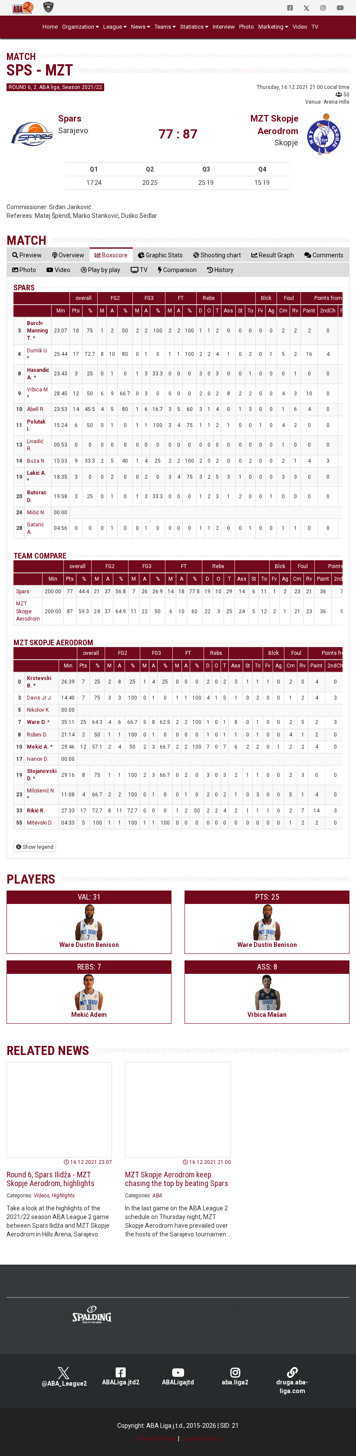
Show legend (37, 847)
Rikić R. (36, 811)
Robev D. (37, 735)
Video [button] (300, 26)
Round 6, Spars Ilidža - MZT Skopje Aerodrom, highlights (51, 1179)
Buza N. (36, 461)
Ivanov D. (37, 759)
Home (50, 26)
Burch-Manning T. (37, 330)
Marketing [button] (270, 26)
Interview (224, 26)
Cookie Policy (201, 1438)
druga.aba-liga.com (292, 1386)
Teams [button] (163, 26)
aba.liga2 (235, 1382)
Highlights (63, 1196)
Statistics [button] (192, 26)
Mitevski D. (40, 823)
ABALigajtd (178, 1382)
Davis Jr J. (39, 698)
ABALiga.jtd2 (120, 1382)
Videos (41, 1196)
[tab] (27, 255)
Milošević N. (41, 791)
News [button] (138, 26)
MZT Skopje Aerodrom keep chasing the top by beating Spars (176, 1179)
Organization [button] (78, 26)
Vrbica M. (38, 390)
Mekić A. (38, 747)
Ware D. (36, 722)
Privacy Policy (156, 1438)
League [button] (112, 26)
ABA (157, 1196)
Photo (246, 26)
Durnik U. (37, 351)
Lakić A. (36, 473)
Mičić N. (36, 512)
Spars (70, 118)
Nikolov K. (38, 710)
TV (315, 26)
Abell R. (36, 409)
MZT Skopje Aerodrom (28, 611)
